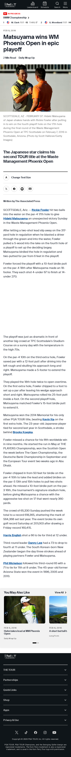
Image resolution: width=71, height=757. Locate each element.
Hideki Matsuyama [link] (15, 218)
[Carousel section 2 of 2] (37, 642)
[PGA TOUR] (10, 656)
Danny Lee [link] (35, 543)
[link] (10, 5)
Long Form (54, 636)
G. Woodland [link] (55, 22)
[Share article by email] (30, 189)
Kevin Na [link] (48, 419)
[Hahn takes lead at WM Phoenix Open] (24, 609)
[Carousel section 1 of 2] (34, 642)
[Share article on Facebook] (14, 189)
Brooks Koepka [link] (23, 432)
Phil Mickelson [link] (12, 563)
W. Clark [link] (15, 22)
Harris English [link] (12, 535)
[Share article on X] (6, 189)
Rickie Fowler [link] (40, 210)
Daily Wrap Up (10, 638)
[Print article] (22, 189)
